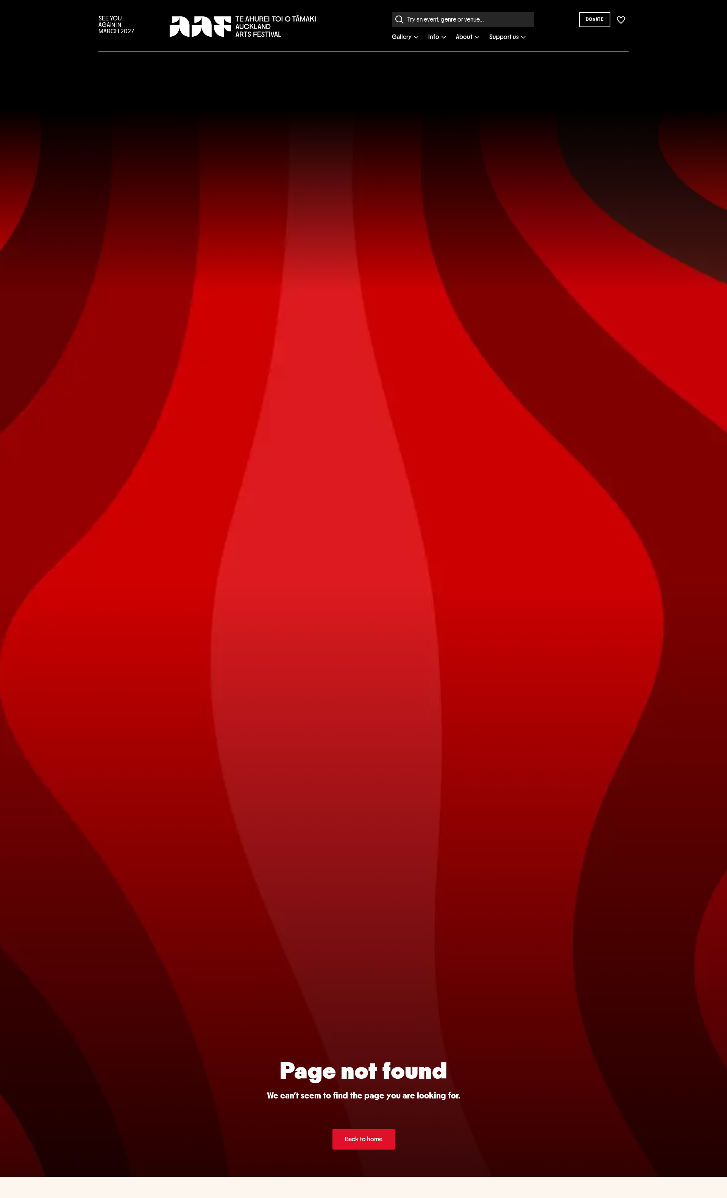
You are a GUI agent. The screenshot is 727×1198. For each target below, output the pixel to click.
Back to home (363, 1139)
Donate (595, 19)
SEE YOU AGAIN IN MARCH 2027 (116, 24)
